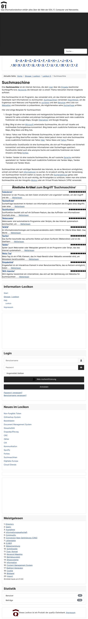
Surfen (5, 236)
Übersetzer (43, 120)
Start (6, 293)
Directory (10, 524)
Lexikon (8, 303)
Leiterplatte (11, 540)
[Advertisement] (44, 30)
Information (12, 562)
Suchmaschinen (50, 100)
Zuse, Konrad (12, 551)
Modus (34, 180)
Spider (5, 244)
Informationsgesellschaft (16, 532)
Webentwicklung (13, 546)
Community (11, 535)
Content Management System (20, 565)
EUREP (9, 543)
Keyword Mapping (14, 554)
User (51, 87)
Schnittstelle (12, 549)
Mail (43, 140)
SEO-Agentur (8, 271)
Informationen (30, 172)
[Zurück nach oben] (84, 614)
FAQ (5, 300)
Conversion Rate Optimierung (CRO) (21, 538)
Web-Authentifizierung (46, 379)
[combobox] (75, 51)
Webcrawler (7, 218)
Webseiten (6, 105)
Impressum (8, 307)
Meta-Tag (6, 253)
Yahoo (63, 140)
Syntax (25, 153)
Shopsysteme (12, 560)
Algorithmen (73, 100)
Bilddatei (10, 573)
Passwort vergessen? (13, 393)
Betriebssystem (13, 557)
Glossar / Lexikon (11, 297)
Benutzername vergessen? (15, 395)
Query (8, 527)
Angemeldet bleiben (15, 373)
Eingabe (64, 87)
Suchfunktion (8, 209)
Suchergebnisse (60, 175)
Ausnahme (10, 529)
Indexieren (7, 192)
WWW (5, 227)
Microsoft (29, 124)
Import (10, 576)
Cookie (10, 571)
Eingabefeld (7, 262)
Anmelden (44, 387)
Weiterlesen (17, 197)
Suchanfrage (68, 105)
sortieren (45, 102)
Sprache (67, 157)
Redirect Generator (15, 568)
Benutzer (62, 102)
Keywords (22, 90)
